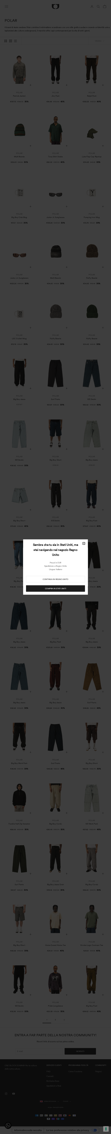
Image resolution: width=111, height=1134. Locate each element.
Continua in (55, 579)
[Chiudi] (84, 543)
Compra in (55, 588)
